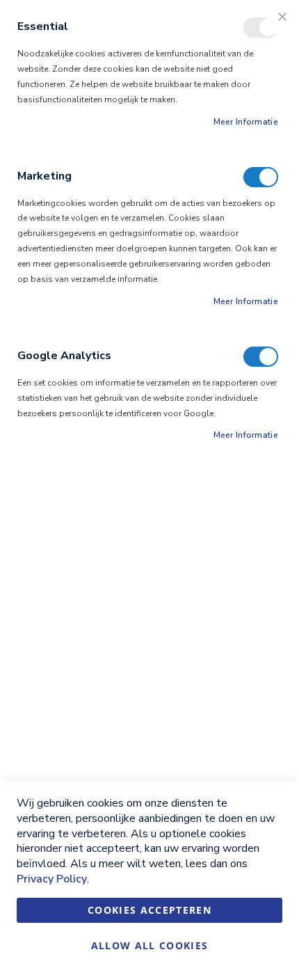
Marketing (260, 177)
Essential (260, 27)
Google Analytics (260, 357)
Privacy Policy (52, 879)
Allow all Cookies (150, 945)
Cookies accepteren (149, 910)
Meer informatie (246, 121)
